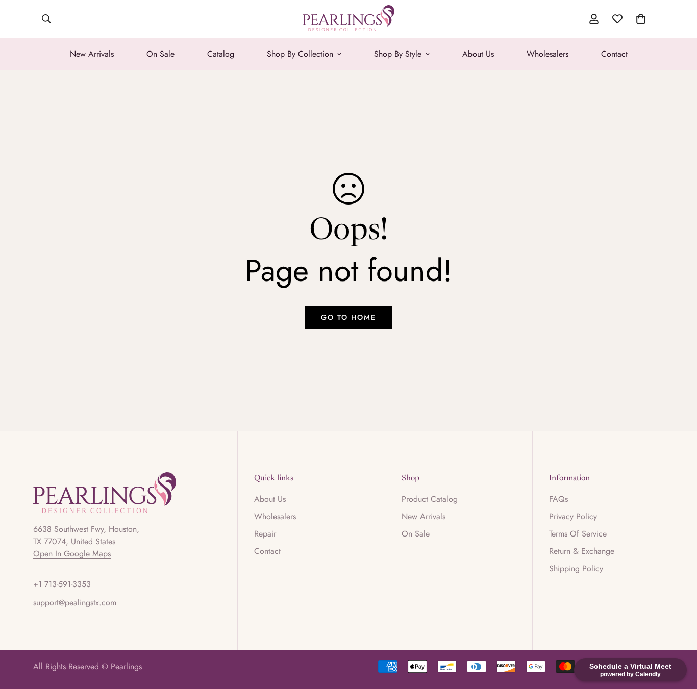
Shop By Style (397, 54)
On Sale (160, 54)
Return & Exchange (581, 551)
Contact (614, 54)
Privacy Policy (573, 516)
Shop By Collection (300, 54)
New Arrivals (92, 54)
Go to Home (348, 317)
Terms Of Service (578, 534)
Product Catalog (430, 499)
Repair (265, 534)
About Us (478, 54)
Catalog (220, 54)
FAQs (558, 499)
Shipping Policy (576, 568)
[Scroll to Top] (677, 633)
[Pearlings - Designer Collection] (348, 19)
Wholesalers (547, 54)
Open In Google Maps (72, 553)
